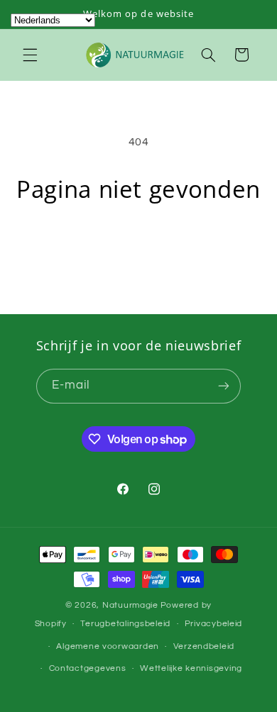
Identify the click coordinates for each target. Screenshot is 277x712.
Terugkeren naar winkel (138, 244)
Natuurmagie (130, 605)
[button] (29, 54)
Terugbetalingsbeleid (125, 624)
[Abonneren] (223, 386)
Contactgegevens (87, 668)
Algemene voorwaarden (107, 646)
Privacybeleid (214, 624)
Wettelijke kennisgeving (191, 668)
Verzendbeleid (204, 646)
